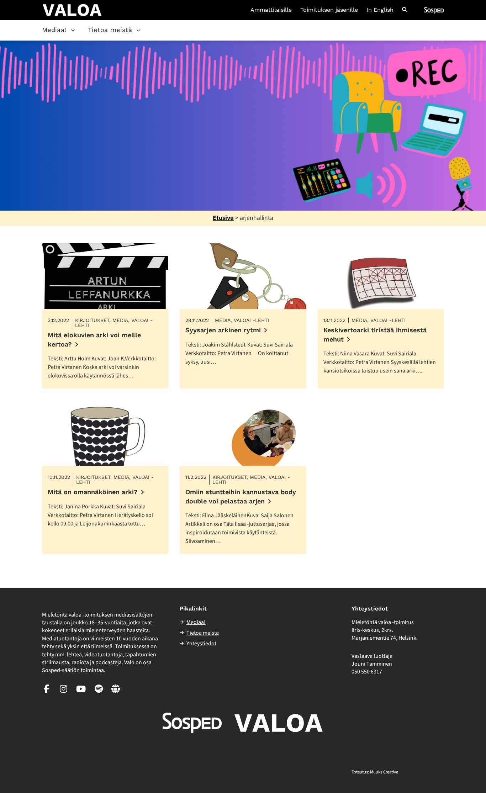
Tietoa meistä (110, 29)
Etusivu (223, 217)
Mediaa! (54, 29)
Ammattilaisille (271, 10)
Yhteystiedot (201, 643)
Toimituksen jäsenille (329, 10)
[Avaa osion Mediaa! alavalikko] (72, 30)
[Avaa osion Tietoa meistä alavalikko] (138, 30)
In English (379, 10)
